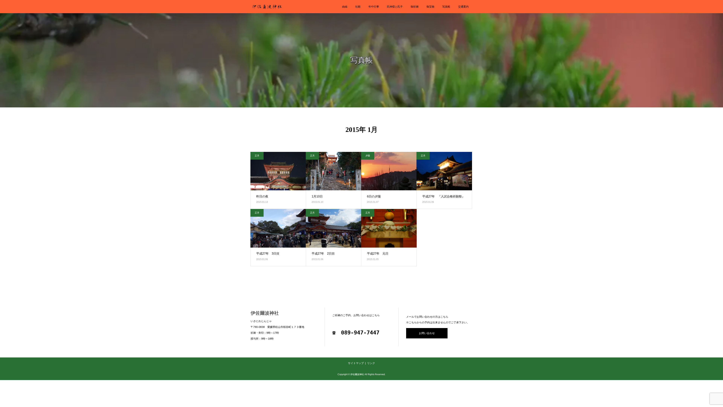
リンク (371, 363)
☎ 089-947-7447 (355, 332)
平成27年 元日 (377, 253)
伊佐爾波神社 (265, 313)
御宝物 (430, 6)
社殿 (358, 6)
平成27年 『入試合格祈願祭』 (443, 196)
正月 (257, 155)
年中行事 (373, 6)
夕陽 (367, 155)
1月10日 (317, 196)
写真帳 (446, 6)
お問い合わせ (427, 333)
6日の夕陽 (374, 196)
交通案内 (463, 6)
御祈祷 (415, 6)
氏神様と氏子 (395, 6)
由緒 (344, 6)
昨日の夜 (262, 196)
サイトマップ (356, 363)
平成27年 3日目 (267, 253)
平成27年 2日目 (323, 253)
